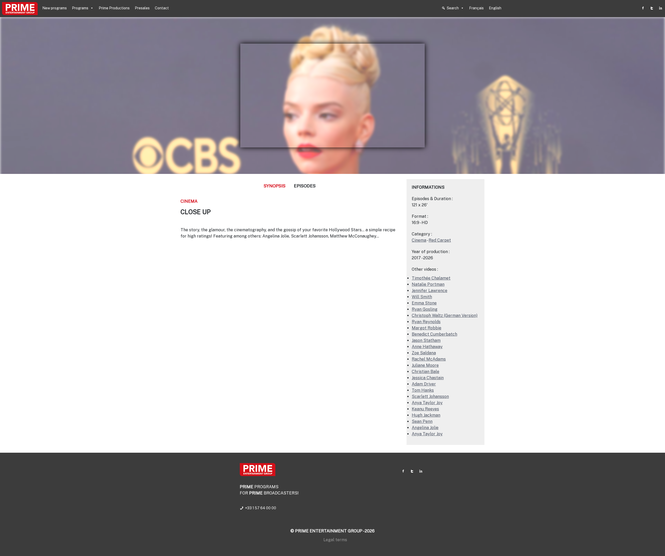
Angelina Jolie (425, 427)
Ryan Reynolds (426, 321)
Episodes (305, 185)
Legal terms (335, 539)
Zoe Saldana (424, 352)
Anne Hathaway (427, 346)
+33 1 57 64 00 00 (260, 508)
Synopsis (274, 185)
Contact (162, 8)
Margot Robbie (426, 328)
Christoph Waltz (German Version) (444, 315)
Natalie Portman (428, 284)
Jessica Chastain (428, 377)
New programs (54, 8)
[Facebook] (643, 8)
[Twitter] (651, 8)
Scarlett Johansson (430, 396)
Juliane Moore (425, 365)
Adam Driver (424, 384)
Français (476, 8)
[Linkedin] (660, 8)
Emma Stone (424, 303)
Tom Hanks (423, 390)
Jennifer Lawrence (429, 290)
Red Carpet (440, 240)
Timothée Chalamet (431, 278)
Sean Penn (422, 421)
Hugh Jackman (426, 415)
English (495, 8)
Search (453, 8)
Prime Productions (114, 8)
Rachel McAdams (429, 359)
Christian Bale (425, 371)
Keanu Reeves (425, 408)
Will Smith (422, 296)
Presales (142, 8)
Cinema (189, 201)
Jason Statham (426, 340)
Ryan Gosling (424, 309)
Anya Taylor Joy (427, 402)
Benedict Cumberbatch (434, 334)
